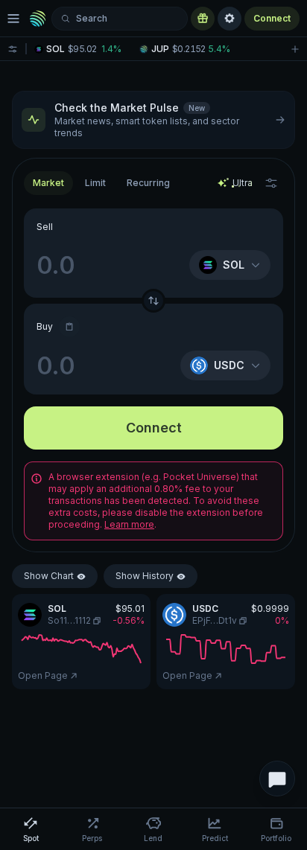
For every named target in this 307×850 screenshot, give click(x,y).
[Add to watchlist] (295, 48)
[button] (83, 49)
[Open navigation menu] (13, 18)
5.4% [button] (219, 49)
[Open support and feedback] (277, 778)
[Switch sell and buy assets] (153, 301)
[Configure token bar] (12, 48)
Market (48, 182)
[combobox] (95, 183)
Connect (272, 18)
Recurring (148, 182)
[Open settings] (229, 19)
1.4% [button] (111, 49)
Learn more (129, 524)
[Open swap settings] (271, 183)
